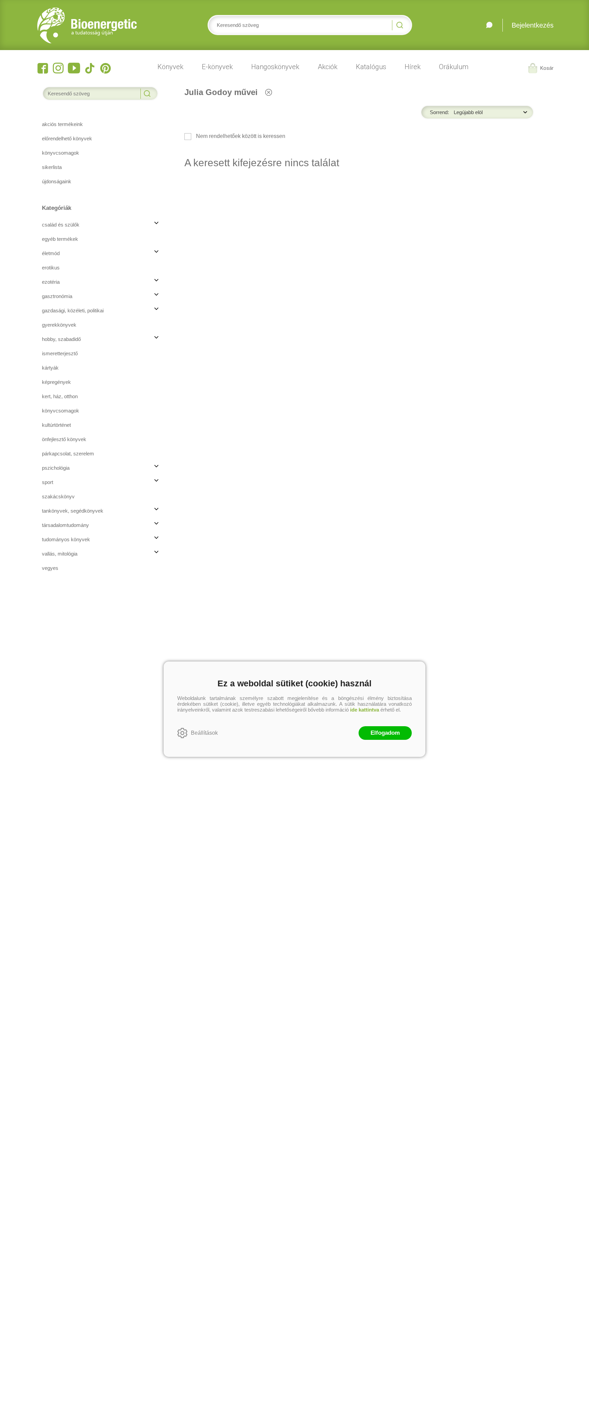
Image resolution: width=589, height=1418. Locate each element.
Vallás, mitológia (59, 554)
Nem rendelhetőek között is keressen (240, 136)
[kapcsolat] (489, 25)
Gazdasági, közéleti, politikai (73, 310)
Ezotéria (51, 282)
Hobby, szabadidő (61, 339)
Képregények (56, 382)
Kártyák (50, 368)
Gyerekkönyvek (59, 325)
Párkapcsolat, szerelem (68, 453)
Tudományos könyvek (66, 539)
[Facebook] (42, 68)
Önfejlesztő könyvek (64, 439)
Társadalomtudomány (65, 525)
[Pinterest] (105, 68)
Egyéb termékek (60, 239)
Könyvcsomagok (60, 411)
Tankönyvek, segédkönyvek (72, 511)
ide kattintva (364, 710)
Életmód (51, 253)
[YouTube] (74, 68)
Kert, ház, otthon (60, 396)
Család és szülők (60, 225)
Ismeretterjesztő (60, 353)
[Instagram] (58, 68)
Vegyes (50, 568)
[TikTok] (90, 68)
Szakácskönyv (58, 496)
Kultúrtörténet (56, 425)
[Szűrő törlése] (268, 92)
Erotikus (51, 267)
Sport (47, 482)
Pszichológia (56, 468)
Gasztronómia (57, 296)
